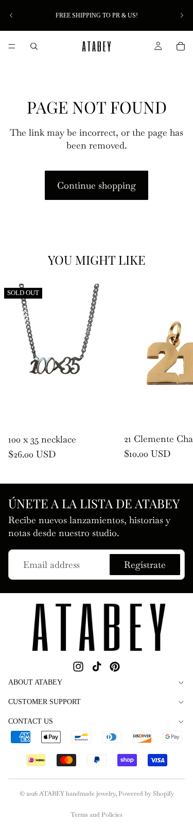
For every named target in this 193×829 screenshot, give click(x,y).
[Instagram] (78, 666)
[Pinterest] (115, 666)
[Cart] (180, 46)
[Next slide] (181, 15)
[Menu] (12, 46)
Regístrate (145, 564)
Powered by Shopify (146, 793)
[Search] (34, 46)
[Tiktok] (97, 666)
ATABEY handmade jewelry (77, 793)
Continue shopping (96, 185)
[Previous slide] (11, 15)
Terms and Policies (96, 814)
